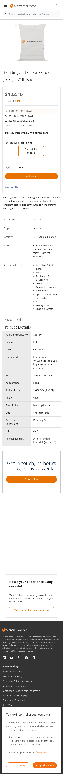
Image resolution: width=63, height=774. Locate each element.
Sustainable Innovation (14, 685)
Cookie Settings (18, 765)
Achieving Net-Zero (12, 671)
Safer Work (8, 705)
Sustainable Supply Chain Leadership (21, 690)
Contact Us (11, 187)
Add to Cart (31, 176)
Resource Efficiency (12, 676)
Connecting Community (14, 700)
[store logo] (23, 6)
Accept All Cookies (44, 765)
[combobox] (31, 14)
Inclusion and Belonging (14, 695)
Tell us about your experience (31, 610)
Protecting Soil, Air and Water (17, 681)
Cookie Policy (42, 752)
